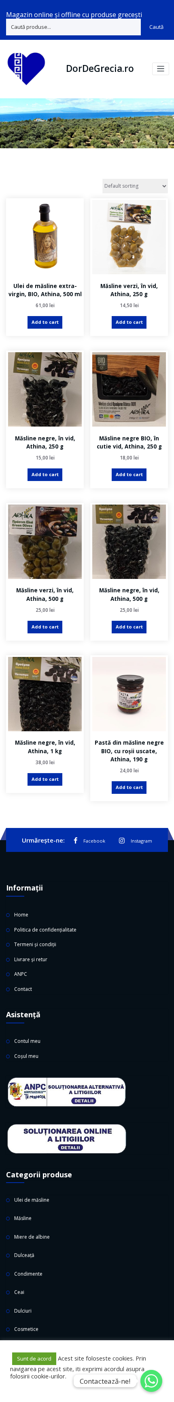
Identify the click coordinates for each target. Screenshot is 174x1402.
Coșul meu (26, 1056)
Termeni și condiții (35, 944)
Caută (156, 26)
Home (21, 914)
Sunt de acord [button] (34, 1358)
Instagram (141, 841)
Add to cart (45, 322)
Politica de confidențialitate (45, 929)
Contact (23, 989)
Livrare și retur (30, 959)
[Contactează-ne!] (151, 1381)
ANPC (20, 974)
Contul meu (27, 1041)
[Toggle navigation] (161, 69)
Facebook (94, 841)
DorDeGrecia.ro (100, 68)
